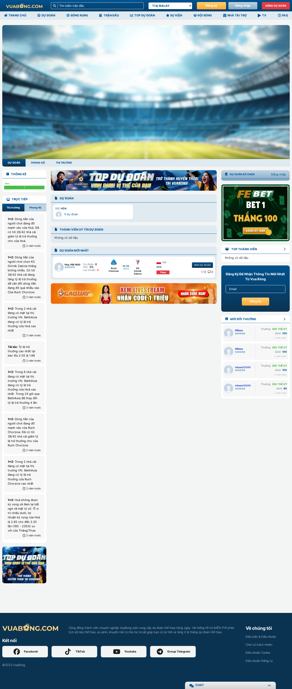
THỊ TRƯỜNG (64, 162)
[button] (93, 211)
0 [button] (205, 272)
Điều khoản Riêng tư (259, 661)
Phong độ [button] (35, 207)
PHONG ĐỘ (38, 162)
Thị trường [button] (13, 207)
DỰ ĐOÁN (14, 162)
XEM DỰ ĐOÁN (202, 265)
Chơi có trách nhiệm (259, 644)
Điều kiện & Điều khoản (261, 636)
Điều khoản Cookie (258, 652)
